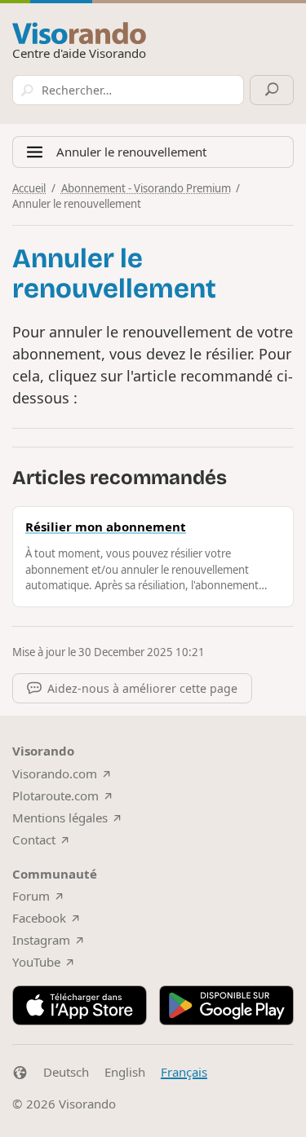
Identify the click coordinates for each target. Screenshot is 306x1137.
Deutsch (66, 1072)
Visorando (87, 1103)
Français (184, 1072)
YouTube (36, 962)
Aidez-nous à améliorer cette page (142, 688)
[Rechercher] (272, 90)
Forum (31, 896)
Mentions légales (60, 817)
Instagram (41, 940)
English (124, 1072)
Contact (33, 839)
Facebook (39, 918)
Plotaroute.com (55, 795)
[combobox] (128, 90)
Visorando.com (54, 773)
